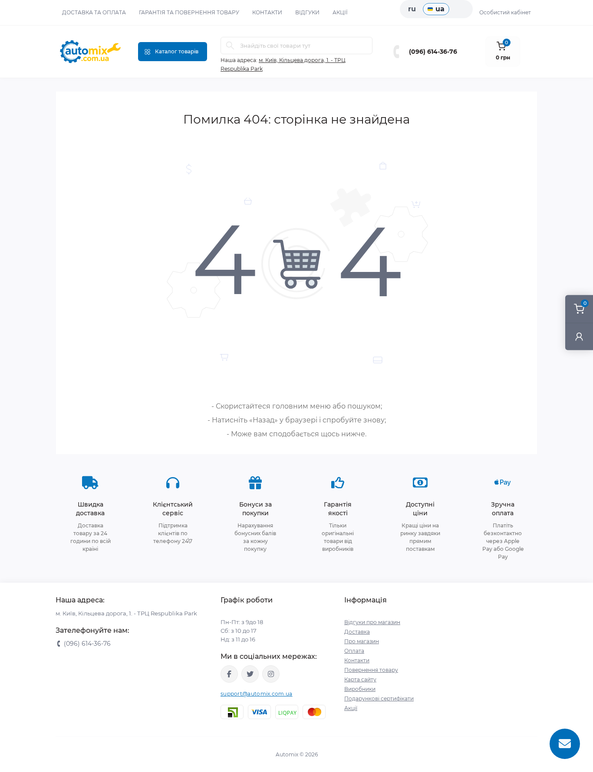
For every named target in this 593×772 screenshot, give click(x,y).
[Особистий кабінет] (579, 336)
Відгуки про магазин (372, 622)
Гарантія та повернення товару (189, 12)
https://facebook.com (229, 674)
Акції (340, 12)
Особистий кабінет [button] (505, 12)
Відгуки (307, 12)
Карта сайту (360, 679)
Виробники (360, 689)
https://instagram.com (271, 674)
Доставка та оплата (94, 12)
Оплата (354, 651)
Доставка (357, 631)
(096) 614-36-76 (433, 52)
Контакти (267, 12)
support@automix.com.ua (257, 693)
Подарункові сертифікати (379, 698)
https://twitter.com (250, 674)
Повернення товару (371, 670)
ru (412, 9)
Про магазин (361, 641)
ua (440, 9)
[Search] (230, 45)
